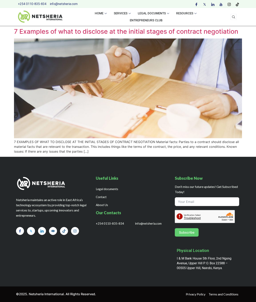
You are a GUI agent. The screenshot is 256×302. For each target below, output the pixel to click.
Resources (184, 13)
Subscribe (186, 232)
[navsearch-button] (234, 17)
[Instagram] (229, 4)
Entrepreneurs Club (146, 20)
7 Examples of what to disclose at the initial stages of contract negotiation (126, 31)
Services (120, 13)
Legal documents (152, 13)
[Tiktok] (237, 4)
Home (99, 13)
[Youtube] (221, 4)
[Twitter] (204, 4)
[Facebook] (196, 4)
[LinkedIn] (212, 4)
